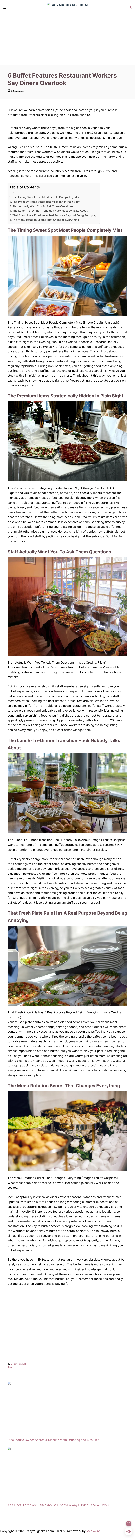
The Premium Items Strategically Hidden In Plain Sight (46, 201)
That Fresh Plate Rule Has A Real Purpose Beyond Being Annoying (54, 215)
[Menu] (5, 7)
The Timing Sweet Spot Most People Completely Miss (46, 197)
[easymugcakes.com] (67, 8)
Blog (10, 1367)
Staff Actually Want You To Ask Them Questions (42, 206)
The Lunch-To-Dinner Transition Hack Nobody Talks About (50, 210)
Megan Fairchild (18, 1364)
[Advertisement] (67, 40)
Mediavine (93, 1531)
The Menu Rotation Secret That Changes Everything (45, 219)
